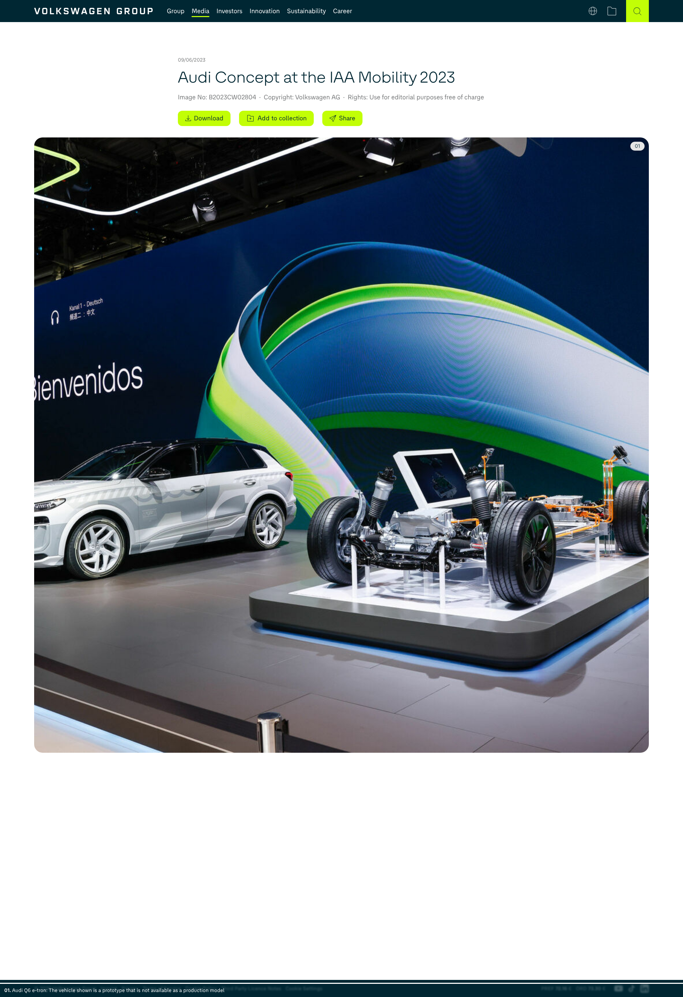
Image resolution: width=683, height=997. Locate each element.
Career (342, 11)
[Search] (637, 11)
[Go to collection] (612, 11)
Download (208, 118)
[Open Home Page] (93, 11)
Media (201, 11)
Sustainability (306, 11)
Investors (229, 11)
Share (347, 118)
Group (176, 11)
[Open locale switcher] (593, 11)
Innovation (264, 11)
